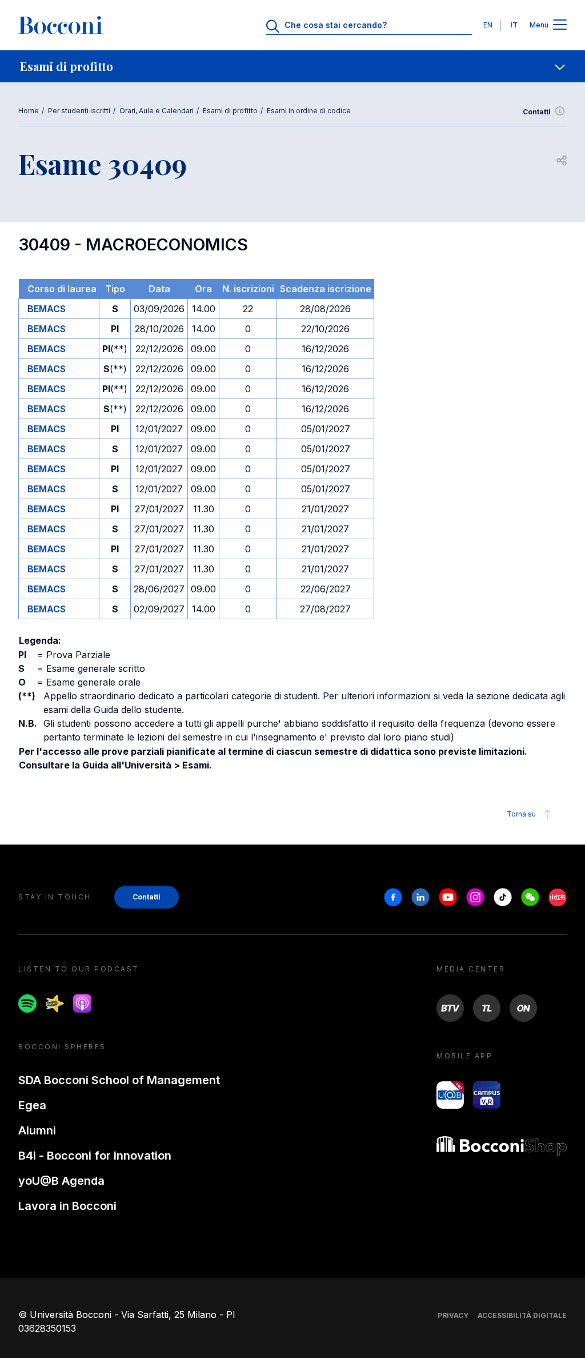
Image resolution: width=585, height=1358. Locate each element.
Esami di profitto (230, 110)
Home (28, 110)
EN (487, 25)
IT (514, 25)
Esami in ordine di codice (309, 110)
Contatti (537, 111)
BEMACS (46, 308)
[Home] (60, 25)
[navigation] (292, 66)
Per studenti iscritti (79, 110)
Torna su (521, 814)
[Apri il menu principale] (560, 25)
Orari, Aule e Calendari (156, 110)
